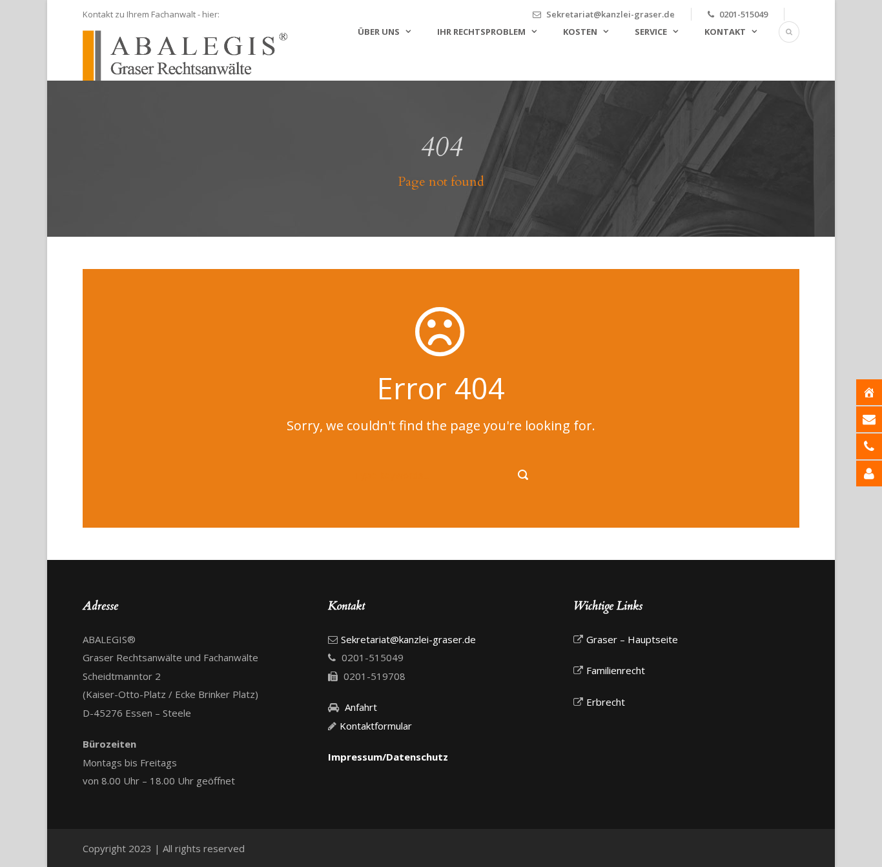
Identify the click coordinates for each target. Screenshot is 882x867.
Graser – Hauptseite (632, 639)
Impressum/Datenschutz (388, 756)
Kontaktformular (376, 725)
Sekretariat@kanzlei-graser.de (610, 14)
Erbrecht (605, 701)
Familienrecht (615, 670)
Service (651, 31)
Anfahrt (359, 707)
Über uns (379, 31)
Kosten (580, 31)
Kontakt (725, 31)
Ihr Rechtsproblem (481, 31)
